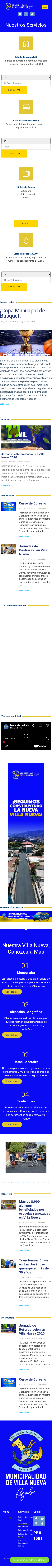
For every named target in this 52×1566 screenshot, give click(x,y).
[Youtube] (42, 1518)
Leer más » (5, 404)
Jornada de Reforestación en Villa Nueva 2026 (22, 456)
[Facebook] (20, 14)
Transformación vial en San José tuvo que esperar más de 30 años (34, 1266)
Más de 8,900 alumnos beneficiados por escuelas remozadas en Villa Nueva (34, 1209)
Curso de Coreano (32, 503)
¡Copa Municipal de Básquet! (22, 313)
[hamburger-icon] (45, 7)
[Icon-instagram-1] (36, 1523)
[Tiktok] (32, 14)
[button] (12, 991)
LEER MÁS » (6, 485)
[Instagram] (26, 14)
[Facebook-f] (36, 1518)
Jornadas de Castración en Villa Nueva (33, 550)
